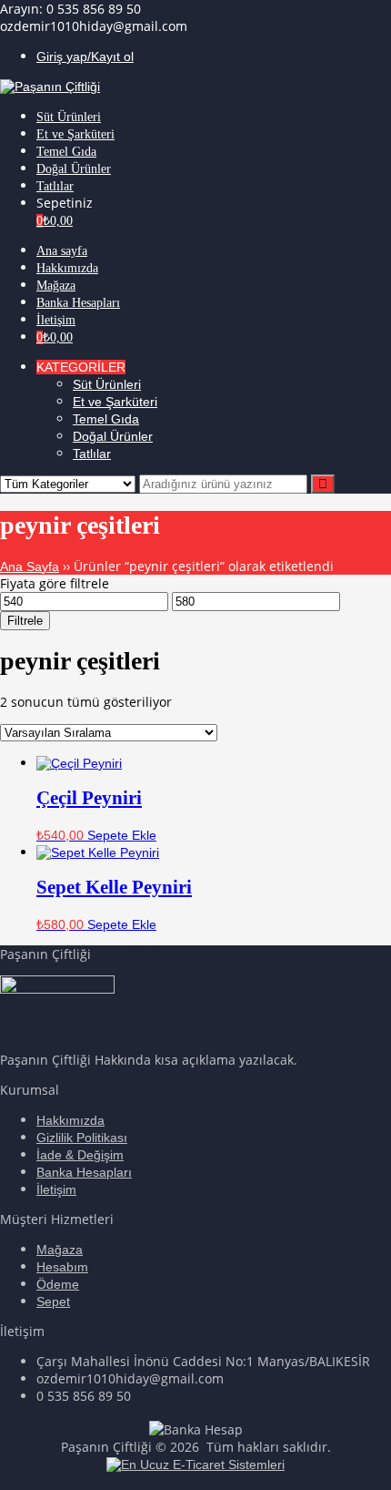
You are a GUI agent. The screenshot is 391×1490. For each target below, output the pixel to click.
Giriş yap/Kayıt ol (85, 56)
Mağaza (59, 1249)
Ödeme (57, 1284)
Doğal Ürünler (113, 436)
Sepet (53, 1301)
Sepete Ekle (121, 835)
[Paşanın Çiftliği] (50, 86)
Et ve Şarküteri (115, 401)
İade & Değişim (80, 1155)
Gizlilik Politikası (81, 1137)
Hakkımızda (70, 1120)
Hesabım (62, 1267)
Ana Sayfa (29, 566)
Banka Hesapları (84, 1172)
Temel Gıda (106, 419)
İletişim (56, 1189)
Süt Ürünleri (107, 384)
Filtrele (25, 621)
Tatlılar (92, 453)
